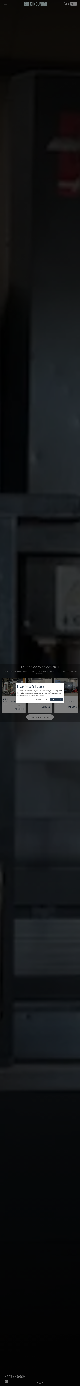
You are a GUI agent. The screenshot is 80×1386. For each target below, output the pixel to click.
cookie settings (42, 700)
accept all (57, 700)
